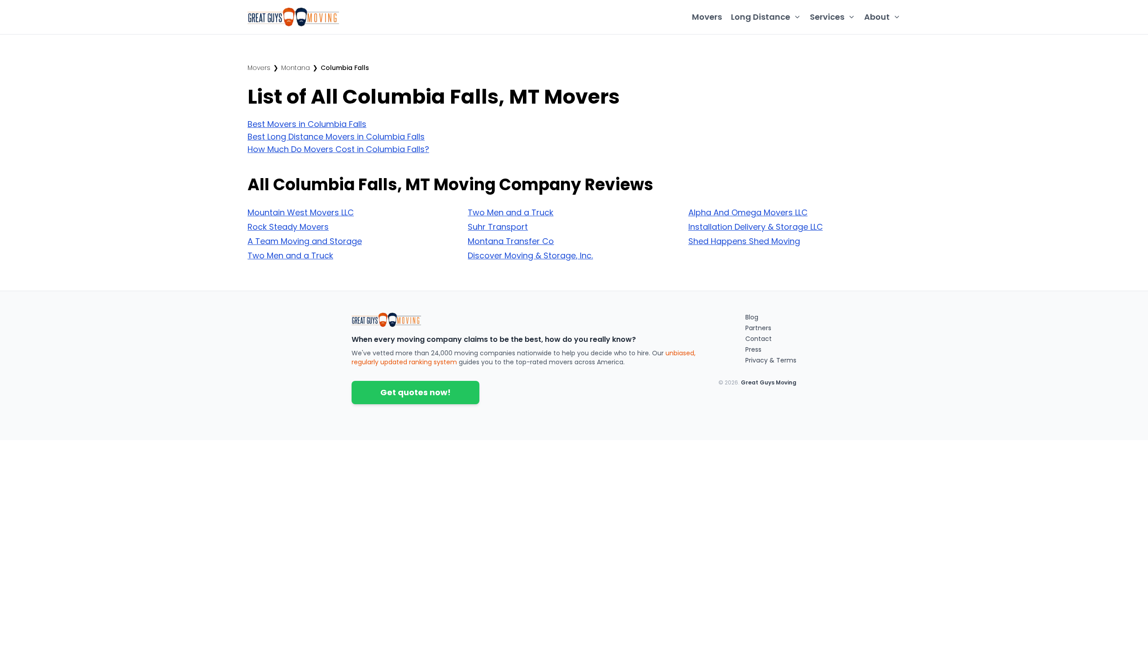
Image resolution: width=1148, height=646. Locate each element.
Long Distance (760, 16)
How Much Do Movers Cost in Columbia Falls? (338, 149)
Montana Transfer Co (511, 241)
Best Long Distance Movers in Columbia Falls (336, 136)
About (877, 16)
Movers (707, 16)
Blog (751, 317)
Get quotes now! (415, 392)
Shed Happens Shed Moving (744, 241)
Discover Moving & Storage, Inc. (530, 255)
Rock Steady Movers (288, 226)
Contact (758, 338)
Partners (758, 327)
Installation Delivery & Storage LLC (755, 226)
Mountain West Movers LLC (301, 212)
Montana (295, 67)
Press (753, 349)
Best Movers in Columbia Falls (307, 124)
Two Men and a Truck (290, 255)
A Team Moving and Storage (305, 241)
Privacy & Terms (770, 360)
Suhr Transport (498, 226)
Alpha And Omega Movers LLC (748, 212)
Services (827, 16)
